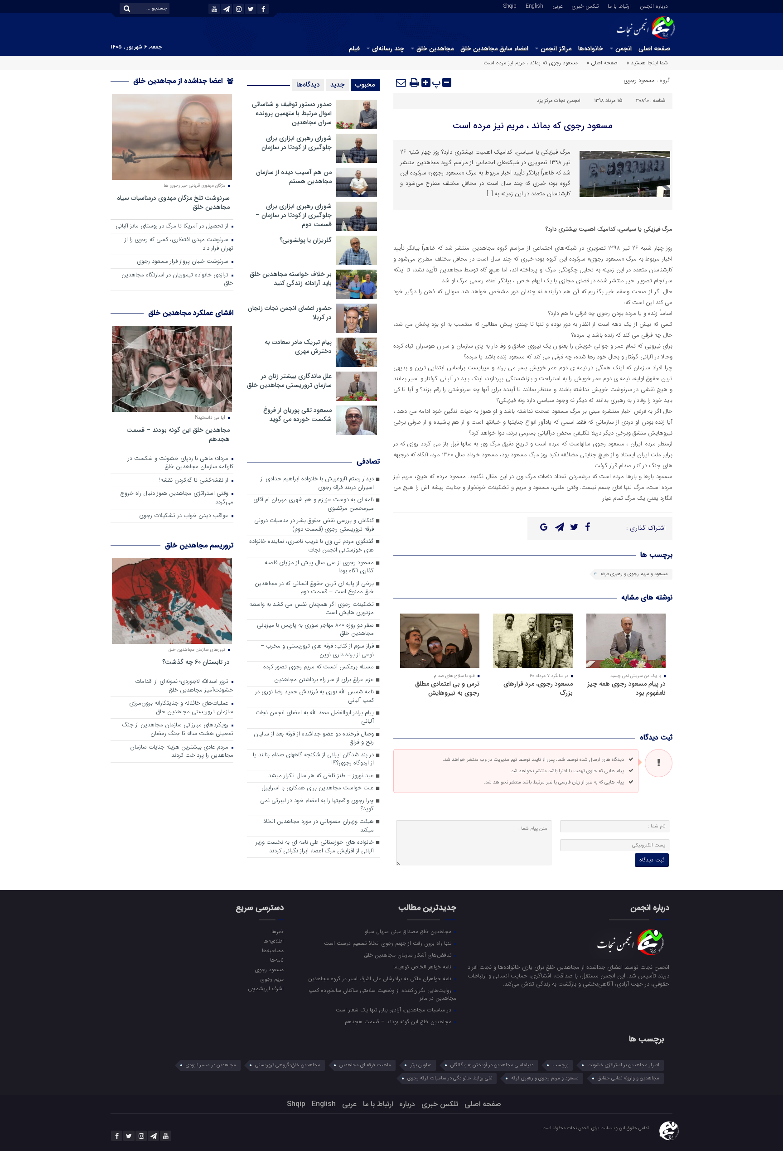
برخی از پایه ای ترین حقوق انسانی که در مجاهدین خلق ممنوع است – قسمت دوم (314, 588)
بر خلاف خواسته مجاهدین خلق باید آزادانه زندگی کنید (291, 278)
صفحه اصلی (654, 48)
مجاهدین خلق (435, 48)
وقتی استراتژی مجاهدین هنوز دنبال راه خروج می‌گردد (176, 498)
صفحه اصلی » (602, 62)
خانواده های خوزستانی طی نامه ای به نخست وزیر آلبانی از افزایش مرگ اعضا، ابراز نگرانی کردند (315, 847)
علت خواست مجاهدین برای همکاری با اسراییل (317, 788)
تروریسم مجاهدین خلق (199, 545)
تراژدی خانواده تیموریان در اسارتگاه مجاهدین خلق (177, 279)
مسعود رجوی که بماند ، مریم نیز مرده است (533, 126)
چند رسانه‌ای (388, 48)
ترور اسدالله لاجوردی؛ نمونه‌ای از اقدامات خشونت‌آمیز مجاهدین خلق (184, 686)
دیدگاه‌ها (307, 84)
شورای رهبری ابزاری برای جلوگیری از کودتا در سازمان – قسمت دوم (294, 215)
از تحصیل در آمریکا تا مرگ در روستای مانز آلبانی (173, 226)
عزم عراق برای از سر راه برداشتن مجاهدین (324, 680)
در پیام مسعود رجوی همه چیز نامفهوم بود (626, 688)
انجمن (623, 48)
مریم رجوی (272, 979)
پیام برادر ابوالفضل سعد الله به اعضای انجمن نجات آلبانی (315, 717)
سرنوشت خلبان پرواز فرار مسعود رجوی (183, 261)
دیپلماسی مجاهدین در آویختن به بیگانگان (491, 1065)
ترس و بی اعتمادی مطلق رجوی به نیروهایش (447, 688)
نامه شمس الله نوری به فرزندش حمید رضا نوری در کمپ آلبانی (314, 696)
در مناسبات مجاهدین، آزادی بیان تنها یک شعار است (394, 1010)
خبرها (277, 931)
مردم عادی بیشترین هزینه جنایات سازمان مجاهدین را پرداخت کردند (181, 751)
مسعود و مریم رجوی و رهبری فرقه (634, 574)
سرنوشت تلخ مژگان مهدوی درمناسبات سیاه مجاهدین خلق (173, 202)
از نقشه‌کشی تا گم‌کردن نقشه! (194, 480)
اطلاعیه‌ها (273, 941)
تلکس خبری (585, 5)
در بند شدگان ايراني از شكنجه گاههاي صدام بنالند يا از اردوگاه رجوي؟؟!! (313, 759)
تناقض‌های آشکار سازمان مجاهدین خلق (408, 955)
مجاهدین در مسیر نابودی (211, 1065)
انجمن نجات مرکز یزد (558, 101)
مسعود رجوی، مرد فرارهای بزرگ (538, 688)
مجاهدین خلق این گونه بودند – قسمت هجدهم (178, 434)
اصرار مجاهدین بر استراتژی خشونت (623, 1065)
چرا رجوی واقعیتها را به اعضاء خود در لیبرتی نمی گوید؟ (317, 805)
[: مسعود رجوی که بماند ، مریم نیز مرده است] (401, 82)
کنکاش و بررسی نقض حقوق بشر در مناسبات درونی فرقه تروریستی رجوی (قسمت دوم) (314, 525)
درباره (407, 1104)
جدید (337, 84)
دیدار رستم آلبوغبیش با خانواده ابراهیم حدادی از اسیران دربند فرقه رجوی (317, 483)
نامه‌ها (276, 960)
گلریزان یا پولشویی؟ (306, 240)
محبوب (365, 84)
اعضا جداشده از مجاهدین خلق (179, 81)
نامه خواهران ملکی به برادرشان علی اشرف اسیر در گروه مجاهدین (380, 978)
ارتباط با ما (619, 5)
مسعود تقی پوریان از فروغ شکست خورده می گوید (297, 414)
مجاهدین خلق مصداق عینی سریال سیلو (409, 931)
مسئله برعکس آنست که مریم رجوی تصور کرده (318, 667)
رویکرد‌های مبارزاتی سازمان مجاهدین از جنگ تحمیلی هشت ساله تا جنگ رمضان (177, 729)
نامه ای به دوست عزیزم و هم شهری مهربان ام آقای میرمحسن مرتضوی (313, 504)
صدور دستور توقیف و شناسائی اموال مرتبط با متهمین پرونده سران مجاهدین (292, 113)
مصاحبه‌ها (272, 950)
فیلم (354, 48)
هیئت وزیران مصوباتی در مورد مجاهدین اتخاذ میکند (318, 826)
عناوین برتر (420, 1065)
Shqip (510, 5)
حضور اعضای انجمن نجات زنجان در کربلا (290, 312)
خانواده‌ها (590, 48)
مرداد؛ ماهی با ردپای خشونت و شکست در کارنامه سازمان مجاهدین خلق (180, 463)
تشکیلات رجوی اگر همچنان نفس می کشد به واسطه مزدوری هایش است (311, 609)
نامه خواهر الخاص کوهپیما (423, 966)
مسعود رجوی (639, 80)
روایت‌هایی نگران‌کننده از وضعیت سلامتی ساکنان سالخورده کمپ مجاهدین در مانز (382, 994)
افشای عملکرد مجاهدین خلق (190, 313)
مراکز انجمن (556, 48)
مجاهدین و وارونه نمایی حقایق (628, 1078)
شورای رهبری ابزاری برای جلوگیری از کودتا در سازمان (296, 142)
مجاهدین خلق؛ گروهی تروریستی (287, 1065)
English (534, 5)
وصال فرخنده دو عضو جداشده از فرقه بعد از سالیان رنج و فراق (314, 738)
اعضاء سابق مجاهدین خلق (494, 48)
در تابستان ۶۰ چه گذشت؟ (196, 662)
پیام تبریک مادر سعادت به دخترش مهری (298, 346)
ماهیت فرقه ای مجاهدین (365, 1065)
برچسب (560, 1065)
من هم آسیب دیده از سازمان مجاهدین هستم (294, 176)
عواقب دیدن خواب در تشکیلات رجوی (184, 516)
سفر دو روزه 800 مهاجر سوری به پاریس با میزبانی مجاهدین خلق (315, 629)
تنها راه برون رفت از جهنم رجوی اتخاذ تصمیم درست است (388, 943)
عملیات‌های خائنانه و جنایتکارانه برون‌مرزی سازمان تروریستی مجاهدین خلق (181, 707)
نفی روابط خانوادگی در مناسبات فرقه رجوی (449, 1078)
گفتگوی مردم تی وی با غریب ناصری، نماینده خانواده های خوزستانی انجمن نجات (311, 546)
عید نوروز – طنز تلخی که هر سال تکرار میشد (321, 776)
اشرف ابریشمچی (265, 988)
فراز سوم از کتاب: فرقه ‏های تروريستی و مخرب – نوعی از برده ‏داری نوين (317, 650)
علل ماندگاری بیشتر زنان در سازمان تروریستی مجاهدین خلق (289, 380)
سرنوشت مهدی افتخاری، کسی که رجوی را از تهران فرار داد (179, 244)
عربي (557, 5)
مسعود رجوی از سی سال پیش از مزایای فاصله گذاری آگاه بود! (319, 567)
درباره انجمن (654, 5)
